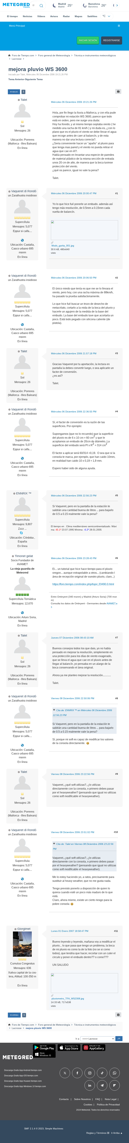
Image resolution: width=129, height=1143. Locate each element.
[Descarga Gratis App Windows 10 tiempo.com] (44, 1054)
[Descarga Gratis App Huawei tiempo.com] (93, 1047)
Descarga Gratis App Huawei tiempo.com (23, 1081)
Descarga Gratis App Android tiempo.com (23, 1070)
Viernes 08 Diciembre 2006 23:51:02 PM (72, 832)
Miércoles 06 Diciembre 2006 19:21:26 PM (73, 102)
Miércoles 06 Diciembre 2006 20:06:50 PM (73, 277)
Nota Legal (110, 1099)
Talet (24, 99)
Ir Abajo (14, 92)
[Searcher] (41, 5)
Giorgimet (23, 928)
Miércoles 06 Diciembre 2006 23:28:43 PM (73, 558)
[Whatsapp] (114, 1073)
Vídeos (41, 16)
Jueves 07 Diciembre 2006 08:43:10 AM (72, 637)
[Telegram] (102, 1085)
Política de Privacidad (108, 1104)
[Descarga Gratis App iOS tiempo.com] (69, 1047)
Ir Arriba (14, 1015)
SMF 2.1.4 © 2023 (34, 1128)
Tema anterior (16, 79)
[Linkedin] (89, 1085)
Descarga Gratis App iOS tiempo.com (21, 1075)
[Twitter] (65, 1073)
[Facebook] (77, 1073)
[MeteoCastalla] (22, 240)
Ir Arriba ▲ (117, 1133)
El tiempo (12, 16)
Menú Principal (17, 26)
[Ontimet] (22, 613)
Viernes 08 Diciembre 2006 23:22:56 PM (72, 774)
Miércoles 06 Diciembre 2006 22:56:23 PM (73, 495)
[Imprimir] (118, 91)
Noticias (27, 16)
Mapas (78, 16)
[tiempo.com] (16, 5)
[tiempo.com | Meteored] (18, 1056)
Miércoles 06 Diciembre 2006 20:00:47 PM (73, 193)
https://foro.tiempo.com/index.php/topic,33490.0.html (83, 584)
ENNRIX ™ (23, 493)
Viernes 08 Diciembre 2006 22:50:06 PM (72, 698)
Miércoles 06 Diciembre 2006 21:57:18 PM (73, 353)
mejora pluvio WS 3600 (37, 69)
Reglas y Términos (96, 1133)
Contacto (64, 1099)
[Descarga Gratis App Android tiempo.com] (44, 1047)
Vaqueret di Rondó (23, 191)
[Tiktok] (102, 1073)
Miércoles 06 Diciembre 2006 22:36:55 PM (73, 411)
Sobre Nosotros (82, 1099)
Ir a (77, 1038)
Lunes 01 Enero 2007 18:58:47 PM (69, 931)
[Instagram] (89, 1073)
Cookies (88, 1104)
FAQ (97, 1099)
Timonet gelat (24, 556)
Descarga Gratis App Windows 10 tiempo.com (25, 1086)
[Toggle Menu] (119, 26)
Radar (66, 16)
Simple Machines (54, 1128)
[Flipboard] (114, 1085)
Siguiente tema (34, 79)
